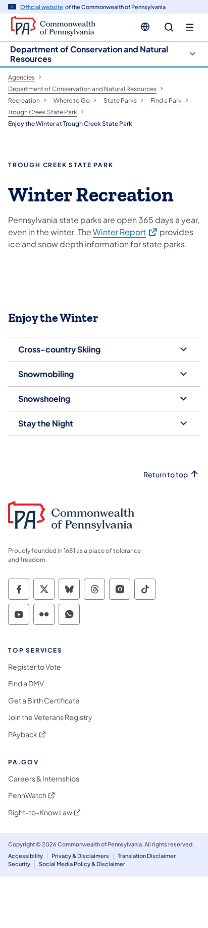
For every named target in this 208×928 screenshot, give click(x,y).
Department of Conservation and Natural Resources (89, 53)
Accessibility (25, 855)
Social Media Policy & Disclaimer (82, 864)
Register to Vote (34, 667)
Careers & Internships (43, 778)
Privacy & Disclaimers (80, 855)
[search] (169, 27)
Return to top (165, 474)
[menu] (189, 27)
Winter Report (125, 231)
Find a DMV (26, 683)
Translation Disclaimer (147, 855)
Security (19, 864)
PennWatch (27, 795)
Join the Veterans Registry (50, 717)
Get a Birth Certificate (44, 700)
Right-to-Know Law (40, 812)
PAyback (22, 734)
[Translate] (145, 27)
